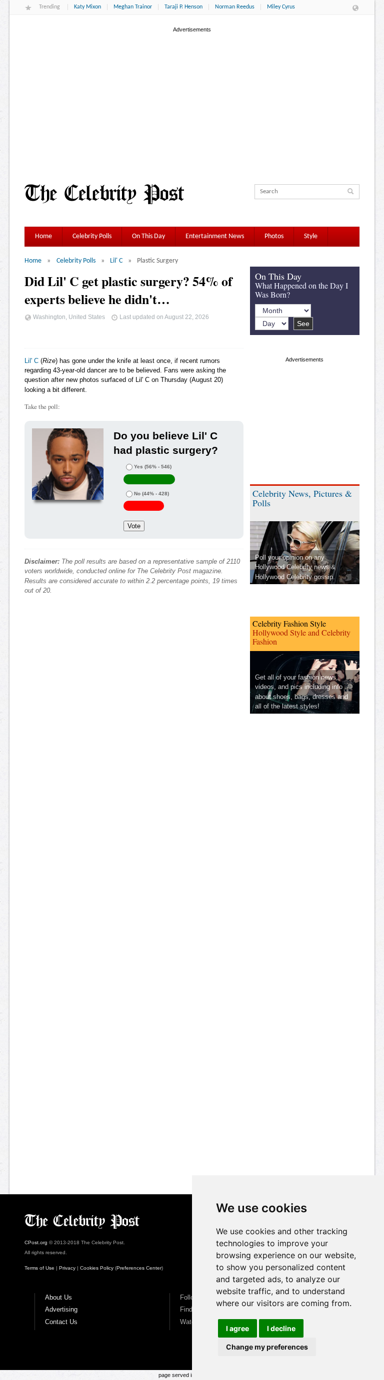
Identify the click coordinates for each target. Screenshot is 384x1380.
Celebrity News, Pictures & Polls (302, 498)
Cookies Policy (97, 1268)
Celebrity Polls (92, 236)
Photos (274, 236)
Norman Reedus (234, 7)
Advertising (61, 1309)
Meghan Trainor (133, 7)
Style (311, 236)
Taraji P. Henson (183, 7)
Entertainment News (215, 236)
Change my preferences (267, 1347)
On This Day (148, 236)
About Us (58, 1297)
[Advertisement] (192, 104)
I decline (281, 1328)
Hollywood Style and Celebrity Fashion (301, 637)
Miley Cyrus (281, 7)
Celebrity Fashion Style (289, 623)
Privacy (67, 1268)
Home (43, 236)
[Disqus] (134, 754)
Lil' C (116, 261)
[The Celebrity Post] (104, 194)
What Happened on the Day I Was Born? (301, 290)
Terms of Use (39, 1268)
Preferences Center (139, 1268)
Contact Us (61, 1322)
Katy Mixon (87, 7)
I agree (237, 1328)
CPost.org (36, 1242)
